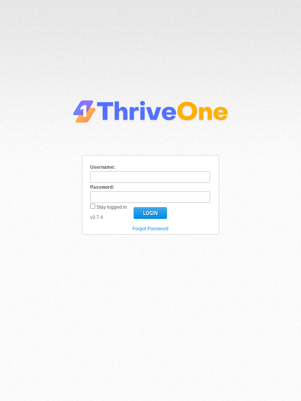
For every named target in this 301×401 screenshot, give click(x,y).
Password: (102, 187)
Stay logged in (111, 207)
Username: (102, 167)
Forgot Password (150, 228)
